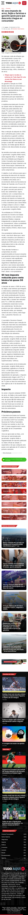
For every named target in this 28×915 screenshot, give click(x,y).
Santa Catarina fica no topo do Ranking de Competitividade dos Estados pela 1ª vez (13, 544)
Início (3, 8)
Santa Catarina (21, 28)
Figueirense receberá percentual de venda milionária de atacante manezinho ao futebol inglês (13, 771)
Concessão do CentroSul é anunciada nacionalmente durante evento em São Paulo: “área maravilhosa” (13, 648)
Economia (8, 8)
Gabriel (6, 27)
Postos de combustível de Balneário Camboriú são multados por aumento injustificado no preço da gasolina (12, 627)
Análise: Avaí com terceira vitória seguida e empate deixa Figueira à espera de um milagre (13, 695)
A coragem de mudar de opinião (13, 743)
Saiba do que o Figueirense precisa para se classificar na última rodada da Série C (12, 823)
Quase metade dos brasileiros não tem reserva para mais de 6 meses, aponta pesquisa (13, 565)
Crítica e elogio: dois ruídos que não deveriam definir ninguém (13, 720)
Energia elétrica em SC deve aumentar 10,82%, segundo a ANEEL (13, 607)
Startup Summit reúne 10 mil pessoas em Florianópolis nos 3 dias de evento (14, 586)
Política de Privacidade (14, 913)
